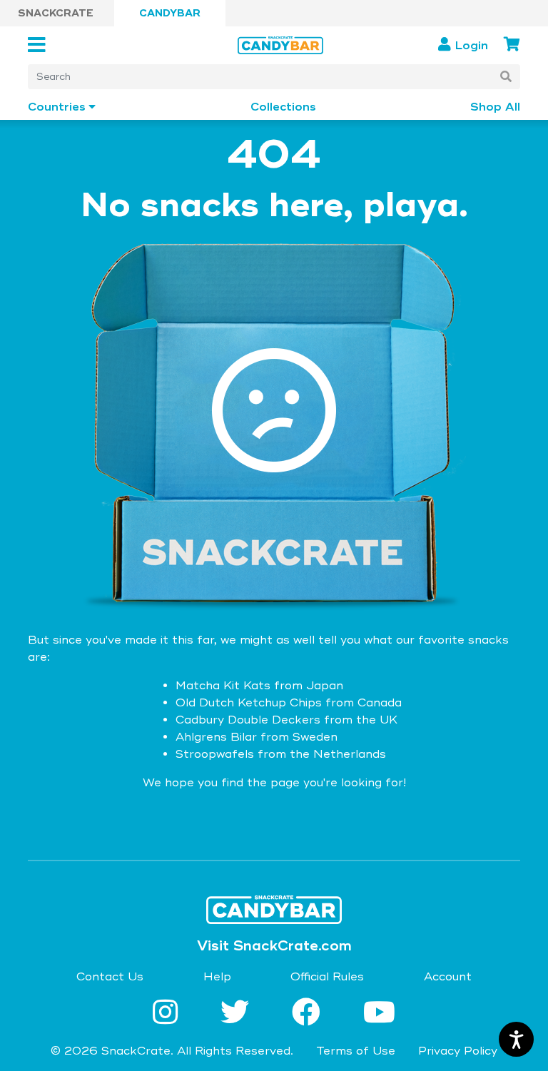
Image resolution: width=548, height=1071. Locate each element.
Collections (283, 107)
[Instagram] (169, 1013)
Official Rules (327, 977)
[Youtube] (379, 1013)
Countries (57, 107)
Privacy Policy (457, 1051)
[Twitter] (239, 1013)
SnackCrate (55, 13)
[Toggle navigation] (41, 45)
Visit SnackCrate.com (274, 946)
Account (448, 977)
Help (217, 977)
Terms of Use (355, 1051)
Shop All (495, 107)
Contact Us (109, 977)
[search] (506, 76)
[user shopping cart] (512, 45)
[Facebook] (310, 1013)
